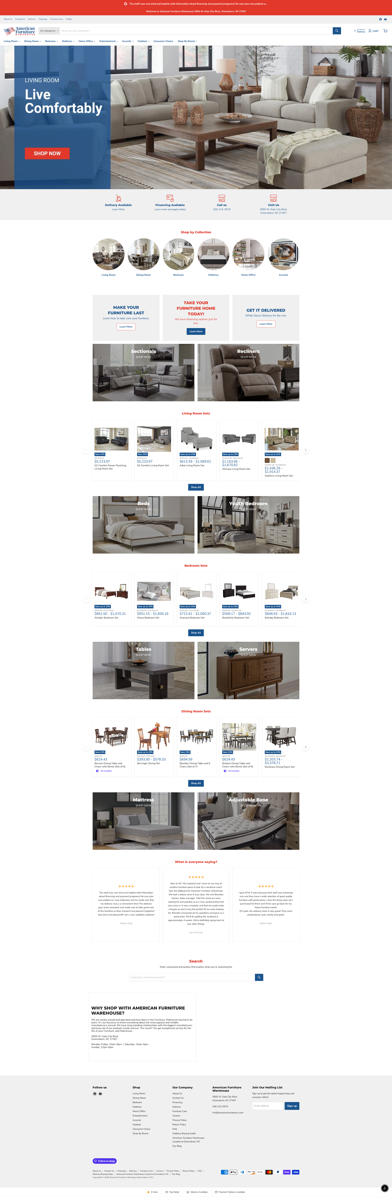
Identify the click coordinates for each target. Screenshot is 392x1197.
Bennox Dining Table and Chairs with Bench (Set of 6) (109, 765)
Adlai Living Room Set (192, 465)
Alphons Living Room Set (279, 475)
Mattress (67, 41)
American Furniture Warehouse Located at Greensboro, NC (142, 1174)
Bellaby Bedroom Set (276, 617)
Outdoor (143, 41)
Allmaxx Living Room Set (236, 469)
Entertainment (107, 41)
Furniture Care (56, 19)
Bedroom (50, 41)
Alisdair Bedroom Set (106, 617)
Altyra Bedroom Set (148, 617)
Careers (176, 1115)
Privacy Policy (179, 1120)
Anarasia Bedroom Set (192, 617)
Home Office (86, 41)
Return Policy (179, 1124)
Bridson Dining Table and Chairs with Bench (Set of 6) (237, 765)
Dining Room (31, 41)
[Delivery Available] (118, 205)
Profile (69, 19)
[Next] (305, 450)
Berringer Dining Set (148, 763)
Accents (127, 41)
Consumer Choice (163, 41)
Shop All (196, 487)
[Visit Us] (274, 205)
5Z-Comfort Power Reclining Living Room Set (110, 467)
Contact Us (20, 19)
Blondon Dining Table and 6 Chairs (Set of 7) (195, 765)
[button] (8, 117)
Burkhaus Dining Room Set (280, 767)
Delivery (32, 19)
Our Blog (177, 1146)
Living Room (11, 41)
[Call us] (222, 205)
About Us (8, 19)
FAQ (174, 1129)
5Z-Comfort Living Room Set (153, 465)
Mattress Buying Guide (184, 1133)
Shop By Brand (186, 41)
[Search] (337, 30)
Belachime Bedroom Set (235, 617)
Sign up (292, 1106)
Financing (43, 19)
